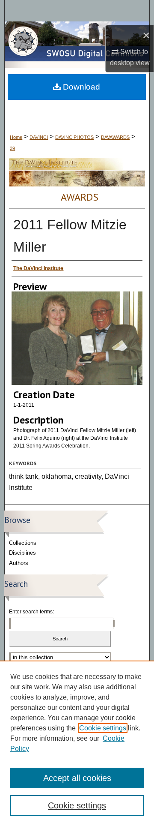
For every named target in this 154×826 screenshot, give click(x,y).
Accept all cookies (77, 778)
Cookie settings (102, 728)
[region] (77, 743)
